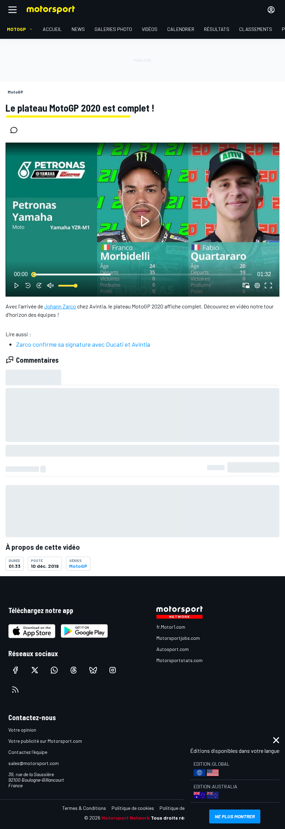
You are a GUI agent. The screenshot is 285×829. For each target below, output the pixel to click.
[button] (144, 221)
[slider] (142, 274)
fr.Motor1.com (170, 627)
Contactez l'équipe (27, 752)
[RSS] (15, 690)
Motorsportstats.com (179, 660)
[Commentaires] (16, 130)
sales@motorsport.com (33, 763)
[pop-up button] (257, 285)
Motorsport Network (125, 818)
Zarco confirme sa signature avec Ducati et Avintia (83, 344)
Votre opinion (22, 730)
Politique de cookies (133, 808)
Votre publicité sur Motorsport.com (45, 741)
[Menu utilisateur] (271, 10)
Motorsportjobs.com (178, 638)
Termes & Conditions (84, 808)
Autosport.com (172, 649)
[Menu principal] (12, 9)
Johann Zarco (60, 306)
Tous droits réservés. (176, 818)
